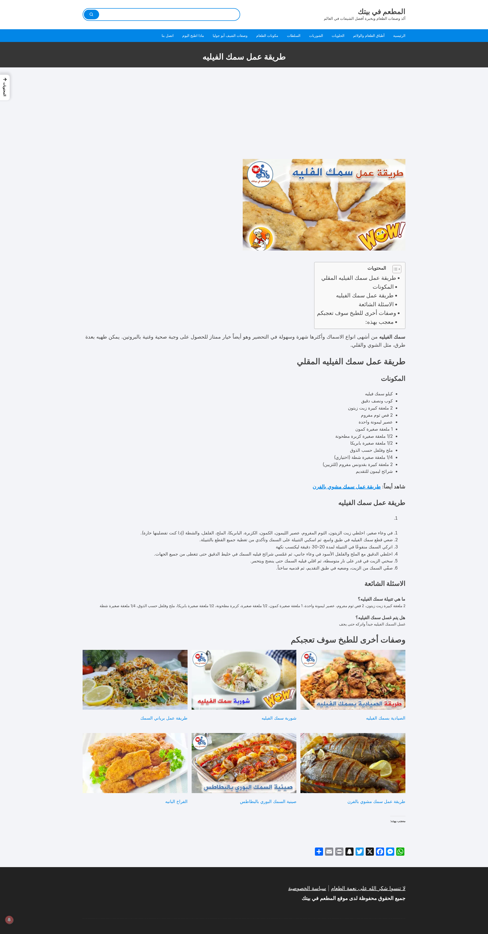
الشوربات (316, 35)
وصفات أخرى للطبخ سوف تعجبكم (356, 313)
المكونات (383, 286)
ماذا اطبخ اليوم (193, 35)
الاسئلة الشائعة (376, 304)
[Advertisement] (244, 113)
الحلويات (338, 35)
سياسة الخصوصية (307, 888)
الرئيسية (399, 35)
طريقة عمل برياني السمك (164, 718)
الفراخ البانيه (176, 801)
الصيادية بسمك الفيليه (385, 718)
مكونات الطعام (267, 35)
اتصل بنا (168, 35)
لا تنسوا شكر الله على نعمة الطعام (368, 888)
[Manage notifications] (9, 920)
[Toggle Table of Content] (394, 269)
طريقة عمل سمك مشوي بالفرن (347, 487)
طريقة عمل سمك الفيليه (365, 295)
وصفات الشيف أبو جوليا (230, 35)
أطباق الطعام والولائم (369, 35)
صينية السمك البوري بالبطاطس (268, 801)
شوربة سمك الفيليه (279, 718)
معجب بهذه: (379, 321)
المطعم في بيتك (381, 11)
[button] (5, 87)
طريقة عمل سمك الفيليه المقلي (358, 277)
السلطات (293, 35)
